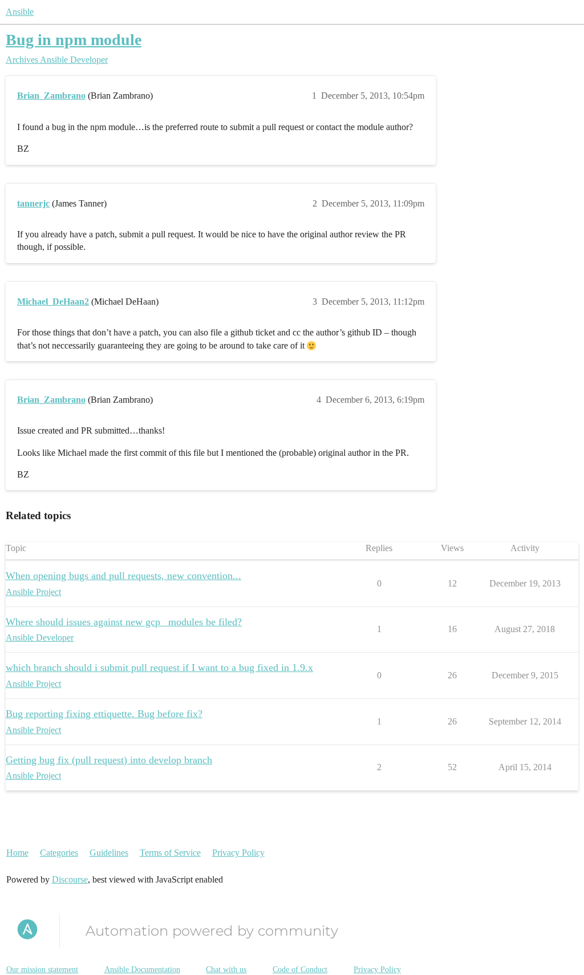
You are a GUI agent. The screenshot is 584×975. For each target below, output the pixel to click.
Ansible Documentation (142, 969)
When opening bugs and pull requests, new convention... (123, 575)
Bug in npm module (73, 39)
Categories (59, 852)
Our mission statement (42, 969)
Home (17, 852)
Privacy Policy (238, 852)
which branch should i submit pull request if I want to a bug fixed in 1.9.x (159, 667)
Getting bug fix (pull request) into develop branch (109, 760)
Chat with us (226, 969)
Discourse (70, 879)
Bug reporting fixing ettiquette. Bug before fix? (104, 713)
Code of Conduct (300, 969)
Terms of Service (170, 852)
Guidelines (109, 852)
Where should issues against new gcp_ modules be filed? (124, 622)
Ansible (20, 12)
